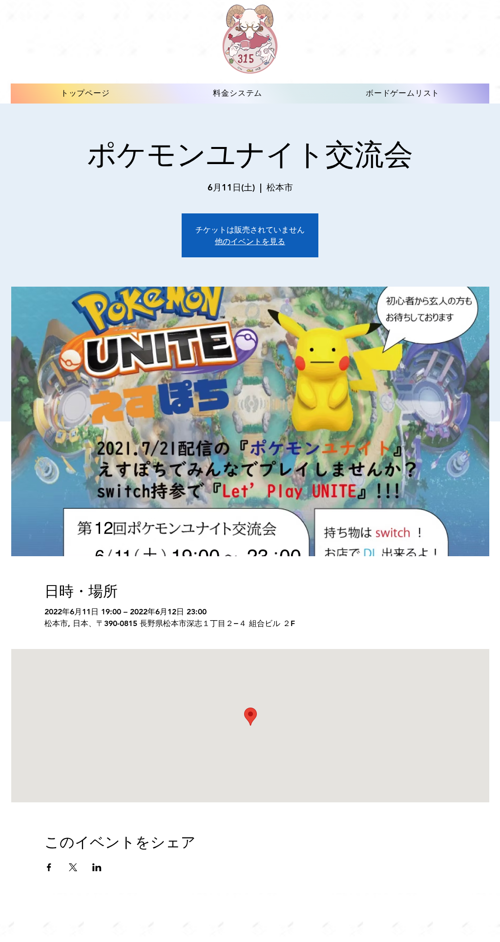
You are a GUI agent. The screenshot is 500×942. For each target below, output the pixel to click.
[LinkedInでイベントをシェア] (97, 867)
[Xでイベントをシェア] (73, 867)
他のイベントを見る (250, 241)
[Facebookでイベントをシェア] (49, 867)
